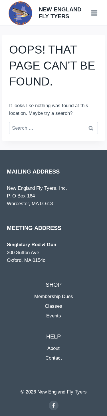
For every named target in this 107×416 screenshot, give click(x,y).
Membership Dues (53, 296)
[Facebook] (53, 405)
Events (53, 316)
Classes (53, 306)
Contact (53, 358)
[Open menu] (94, 13)
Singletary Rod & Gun (31, 244)
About (53, 348)
